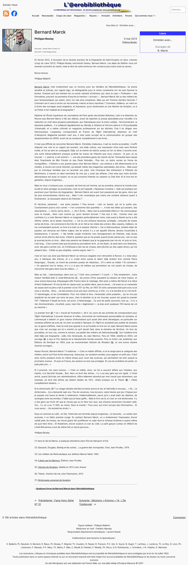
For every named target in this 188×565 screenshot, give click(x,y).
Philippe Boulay (129, 42)
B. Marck (163, 50)
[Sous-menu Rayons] (98, 15)
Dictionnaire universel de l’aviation (54, 480)
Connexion (179, 517)
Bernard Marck (42, 87)
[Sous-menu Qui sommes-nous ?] (155, 15)
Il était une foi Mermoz (49, 460)
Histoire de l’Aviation (48, 467)
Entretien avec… (127, 25)
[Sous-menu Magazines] (86, 15)
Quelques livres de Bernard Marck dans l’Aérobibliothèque (65, 488)
